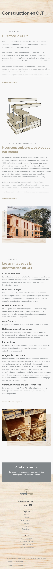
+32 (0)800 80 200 (26, 544)
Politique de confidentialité (15, 561)
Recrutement (26, 529)
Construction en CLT (26, 520)
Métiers (26, 523)
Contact (26, 526)
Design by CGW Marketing (16, 565)
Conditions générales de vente (37, 558)
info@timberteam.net (27, 547)
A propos (26, 518)
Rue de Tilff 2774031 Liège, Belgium (27, 540)
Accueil (26, 515)
